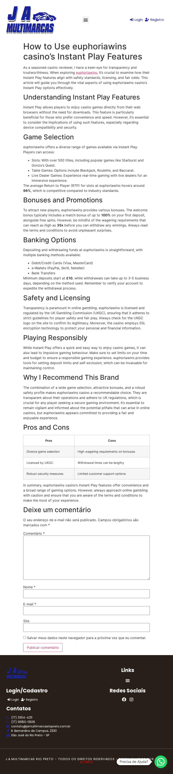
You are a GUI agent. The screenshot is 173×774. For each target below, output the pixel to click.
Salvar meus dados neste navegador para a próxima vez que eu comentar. (86, 637)
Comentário (34, 533)
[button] (85, 19)
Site (26, 621)
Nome (29, 587)
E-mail (29, 604)
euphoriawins (86, 72)
